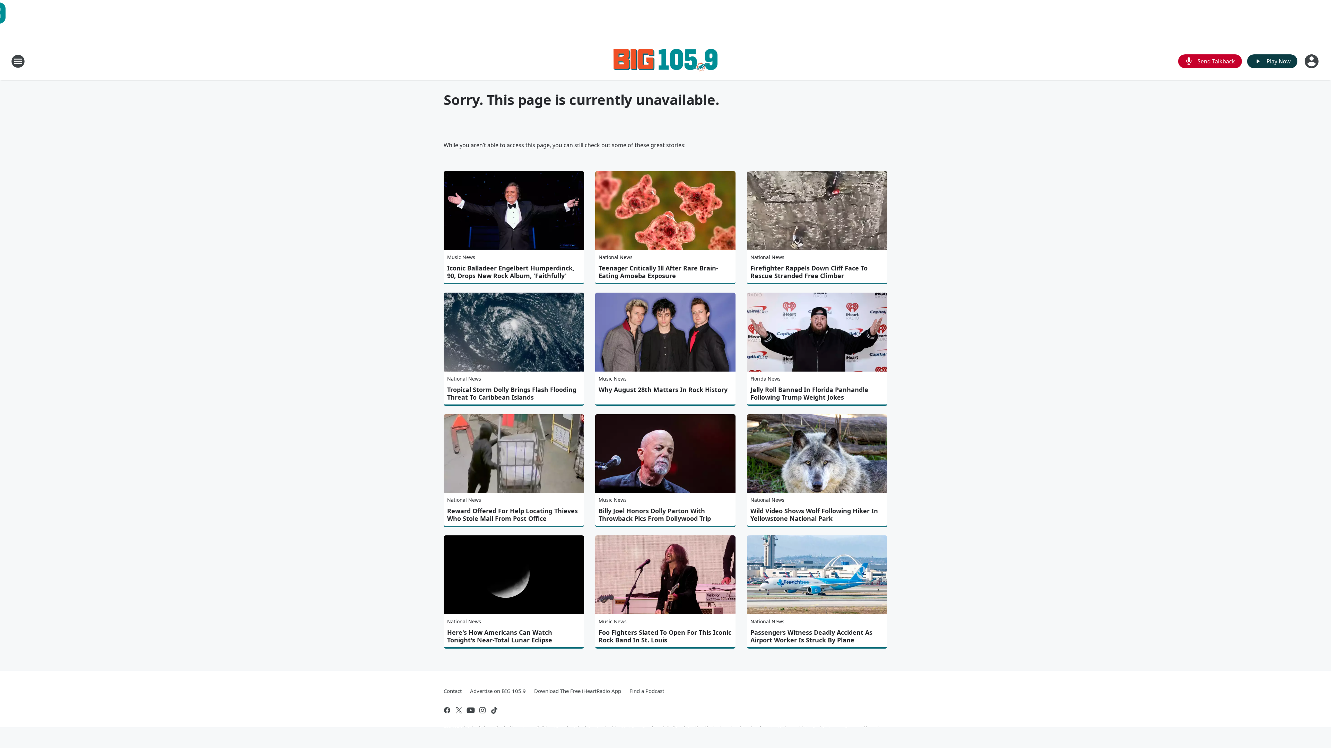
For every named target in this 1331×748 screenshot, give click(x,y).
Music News (461, 257)
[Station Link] (665, 61)
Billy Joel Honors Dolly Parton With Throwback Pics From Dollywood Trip (655, 514)
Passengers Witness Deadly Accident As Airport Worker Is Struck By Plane (811, 636)
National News (616, 257)
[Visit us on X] (459, 710)
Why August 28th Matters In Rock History (663, 389)
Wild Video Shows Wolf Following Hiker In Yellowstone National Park (814, 514)
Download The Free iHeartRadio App (577, 690)
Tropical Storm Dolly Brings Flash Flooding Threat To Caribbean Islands (511, 393)
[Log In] (1312, 61)
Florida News (765, 378)
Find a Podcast (646, 690)
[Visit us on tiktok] (494, 710)
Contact (453, 690)
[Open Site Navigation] (18, 61)
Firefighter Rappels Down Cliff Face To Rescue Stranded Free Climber (809, 271)
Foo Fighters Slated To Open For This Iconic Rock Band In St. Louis (665, 636)
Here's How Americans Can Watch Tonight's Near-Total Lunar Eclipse (499, 636)
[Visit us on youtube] (471, 710)
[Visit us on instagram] (482, 710)
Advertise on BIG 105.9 (498, 690)
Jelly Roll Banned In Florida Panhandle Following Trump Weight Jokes (809, 393)
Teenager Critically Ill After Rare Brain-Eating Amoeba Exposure (658, 271)
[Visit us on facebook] (447, 710)
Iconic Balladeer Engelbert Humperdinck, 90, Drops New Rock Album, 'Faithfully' (510, 271)
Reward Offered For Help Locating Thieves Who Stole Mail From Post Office (512, 514)
